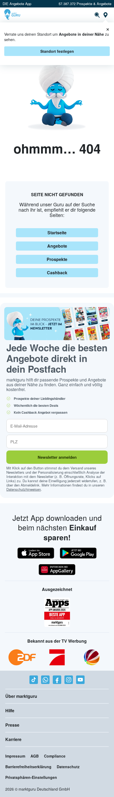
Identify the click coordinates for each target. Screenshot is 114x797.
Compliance (54, 756)
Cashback (57, 272)
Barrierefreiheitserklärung (28, 766)
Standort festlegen (57, 51)
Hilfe (9, 710)
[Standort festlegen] (105, 15)
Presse (12, 725)
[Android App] (78, 553)
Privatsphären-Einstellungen (31, 777)
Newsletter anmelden (57, 457)
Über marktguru (21, 696)
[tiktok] (33, 679)
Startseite (57, 233)
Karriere (13, 739)
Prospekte (57, 259)
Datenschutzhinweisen (23, 489)
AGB (34, 756)
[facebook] (57, 679)
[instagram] (68, 679)
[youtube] (80, 679)
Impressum (15, 756)
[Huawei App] (57, 569)
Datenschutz (68, 766)
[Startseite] (12, 15)
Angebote (57, 246)
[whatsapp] (45, 679)
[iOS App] (35, 553)
